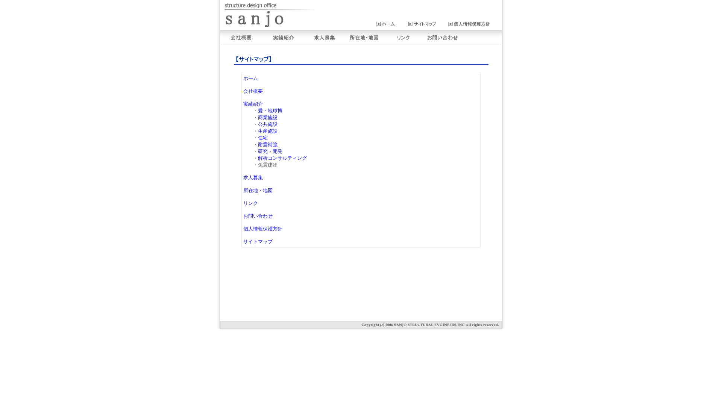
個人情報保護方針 (262, 229)
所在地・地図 (258, 190)
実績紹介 (253, 104)
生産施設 (268, 131)
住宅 (263, 138)
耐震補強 (268, 144)
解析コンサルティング (283, 158)
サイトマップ (258, 241)
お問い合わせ (258, 216)
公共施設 (268, 124)
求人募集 (253, 177)
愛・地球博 (271, 111)
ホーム (250, 78)
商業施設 (268, 117)
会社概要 (253, 91)
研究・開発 (271, 151)
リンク (250, 203)
